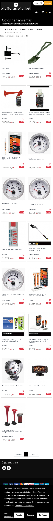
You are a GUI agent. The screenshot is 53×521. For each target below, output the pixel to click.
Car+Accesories (34, 73)
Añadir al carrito (14, 82)
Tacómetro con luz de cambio (12, 386)
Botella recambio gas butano (12, 250)
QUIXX (4, 164)
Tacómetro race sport (36, 159)
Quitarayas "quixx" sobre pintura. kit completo (37, 295)
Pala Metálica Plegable (36, 68)
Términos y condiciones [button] (24, 506)
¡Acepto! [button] (18, 515)
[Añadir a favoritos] (23, 73)
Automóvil (13, 29)
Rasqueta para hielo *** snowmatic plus (37, 249)
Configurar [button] (43, 515)
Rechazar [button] (30, 515)
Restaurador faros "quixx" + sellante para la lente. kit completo (38, 341)
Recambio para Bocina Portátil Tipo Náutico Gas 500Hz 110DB (39, 113)
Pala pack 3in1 (7, 68)
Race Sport (6, 73)
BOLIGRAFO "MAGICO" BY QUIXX (11, 158)
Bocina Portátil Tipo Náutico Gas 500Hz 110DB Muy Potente (13, 113)
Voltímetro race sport (36, 204)
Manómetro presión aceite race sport (13, 295)
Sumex (4, 118)
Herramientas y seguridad (31, 29)
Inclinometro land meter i (38, 386)
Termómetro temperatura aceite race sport (11, 204)
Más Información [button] (8, 515)
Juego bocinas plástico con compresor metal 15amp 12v (12, 431)
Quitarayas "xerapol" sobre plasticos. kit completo (11, 340)
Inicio (4, 29)
